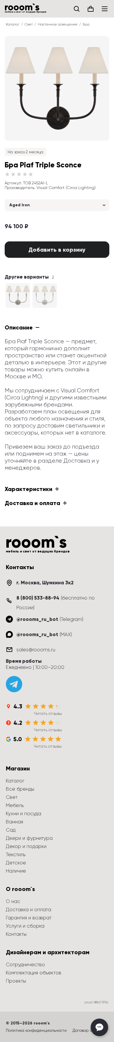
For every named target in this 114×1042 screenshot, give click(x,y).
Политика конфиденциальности (36, 1030)
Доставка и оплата (28, 909)
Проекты (16, 981)
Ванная (14, 822)
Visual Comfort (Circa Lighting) (66, 187)
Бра (86, 24)
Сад (10, 830)
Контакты (16, 934)
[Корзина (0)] (90, 9)
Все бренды (20, 789)
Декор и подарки (26, 846)
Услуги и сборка (25, 926)
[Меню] (104, 9)
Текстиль (15, 854)
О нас (13, 901)
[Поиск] (76, 9)
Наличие (16, 871)
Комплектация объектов (33, 973)
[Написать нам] (99, 1027)
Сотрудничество (25, 964)
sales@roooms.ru (35, 650)
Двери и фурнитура (29, 838)
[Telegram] (14, 684)
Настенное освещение (57, 24)
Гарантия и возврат (28, 918)
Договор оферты (88, 1030)
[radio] (7, 174)
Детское (16, 863)
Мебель (15, 805)
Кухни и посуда (23, 813)
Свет (29, 24)
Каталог (12, 24)
